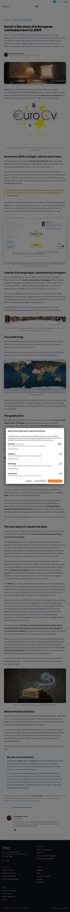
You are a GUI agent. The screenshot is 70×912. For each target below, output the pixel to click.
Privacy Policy (48, 440)
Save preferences (40, 481)
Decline (29, 481)
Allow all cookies (55, 481)
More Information (13, 449)
